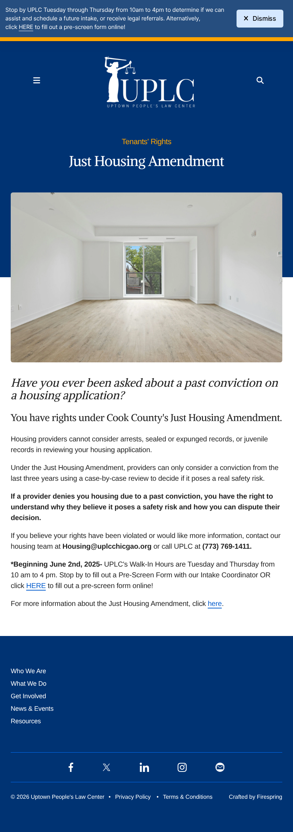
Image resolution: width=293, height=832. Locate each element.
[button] (36, 80)
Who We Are (28, 671)
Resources (26, 721)
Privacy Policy (133, 797)
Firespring (269, 797)
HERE (36, 586)
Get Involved (28, 696)
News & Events (32, 708)
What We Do (28, 683)
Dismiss (264, 18)
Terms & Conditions (188, 797)
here (215, 604)
